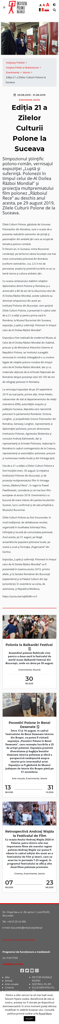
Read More (45, 1013)
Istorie (36, 100)
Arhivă (8, 980)
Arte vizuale (18, 778)
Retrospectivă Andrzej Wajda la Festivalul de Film (29, 833)
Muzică (36, 670)
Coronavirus (12, 991)
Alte (7, 977)
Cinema (18, 873)
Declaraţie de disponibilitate (18, 939)
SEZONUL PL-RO (41, 984)
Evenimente (25, 100)
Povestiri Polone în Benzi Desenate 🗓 (29, 725)
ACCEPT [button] (29, 1018)
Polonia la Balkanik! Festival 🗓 (30, 647)
